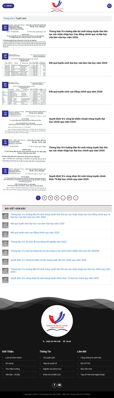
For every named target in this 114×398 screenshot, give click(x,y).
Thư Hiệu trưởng (13, 369)
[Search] (109, 6)
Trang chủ (8, 18)
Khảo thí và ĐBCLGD (52, 374)
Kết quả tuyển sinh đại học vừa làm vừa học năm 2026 (78, 63)
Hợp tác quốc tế (50, 363)
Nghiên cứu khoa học (52, 369)
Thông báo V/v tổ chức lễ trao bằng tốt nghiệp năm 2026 (38, 241)
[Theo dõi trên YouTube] (59, 385)
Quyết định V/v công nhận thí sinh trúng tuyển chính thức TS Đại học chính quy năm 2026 (77, 178)
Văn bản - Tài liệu (13, 374)
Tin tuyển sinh (49, 358)
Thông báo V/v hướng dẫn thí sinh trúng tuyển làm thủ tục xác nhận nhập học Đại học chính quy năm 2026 (78, 149)
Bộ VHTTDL (86, 363)
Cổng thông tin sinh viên (91, 358)
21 (69, 198)
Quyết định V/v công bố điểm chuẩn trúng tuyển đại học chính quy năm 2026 (77, 120)
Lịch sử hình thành (14, 358)
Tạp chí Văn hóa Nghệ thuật (93, 374)
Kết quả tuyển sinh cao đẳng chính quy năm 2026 (75, 91)
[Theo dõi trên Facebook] (54, 385)
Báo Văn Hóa (86, 369)
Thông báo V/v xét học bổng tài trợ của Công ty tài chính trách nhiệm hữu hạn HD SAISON (55, 251)
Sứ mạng (9, 363)
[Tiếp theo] (75, 198)
